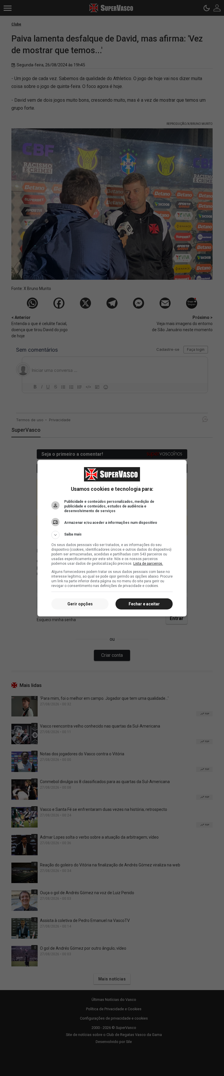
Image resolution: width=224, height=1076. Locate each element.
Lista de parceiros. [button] (148, 564)
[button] (112, 535)
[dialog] (112, 538)
